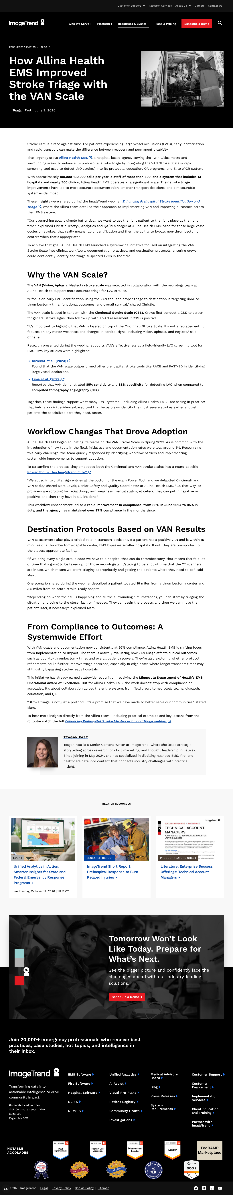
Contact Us (215, 5)
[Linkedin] (212, 1188)
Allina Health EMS (73, 158)
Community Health (124, 1111)
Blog (43, 47)
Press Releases (163, 1096)
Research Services (160, 5)
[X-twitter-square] (204, 1188)
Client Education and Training (205, 1111)
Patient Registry (122, 1102)
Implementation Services (205, 1098)
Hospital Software (82, 1092)
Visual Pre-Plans (122, 1092)
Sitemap (103, 1188)
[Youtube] (220, 1188)
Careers (199, 5)
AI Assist (116, 1083)
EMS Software (79, 1074)
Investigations (120, 1120)
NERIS (73, 1102)
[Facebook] (196, 1188)
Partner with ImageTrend (202, 1123)
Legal (44, 1188)
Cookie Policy (84, 1188)
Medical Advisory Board (164, 1076)
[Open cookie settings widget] (6, 1188)
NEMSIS (74, 1111)
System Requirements (162, 1107)
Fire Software (79, 1083)
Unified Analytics (123, 1074)
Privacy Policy (61, 1188)
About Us (181, 5)
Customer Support (129, 5)
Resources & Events (22, 47)
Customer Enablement (201, 1085)
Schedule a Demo (125, 997)
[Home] (26, 22)
